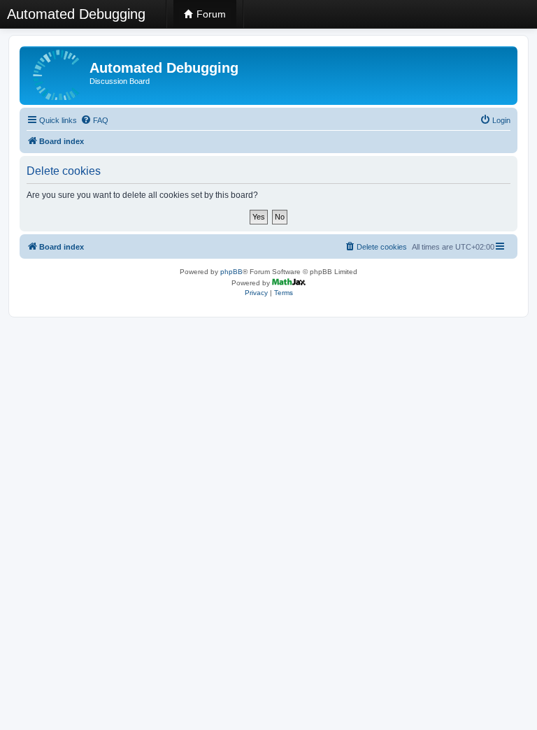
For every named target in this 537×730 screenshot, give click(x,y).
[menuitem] (94, 120)
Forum (210, 14)
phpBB (231, 271)
